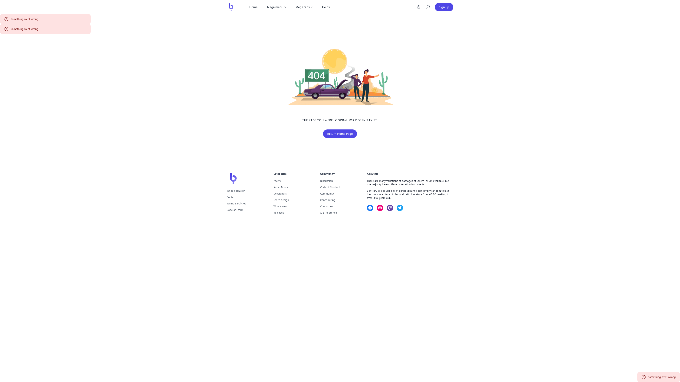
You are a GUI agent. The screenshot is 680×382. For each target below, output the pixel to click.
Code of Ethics (235, 210)
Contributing (327, 200)
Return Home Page (340, 134)
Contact (231, 197)
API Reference (328, 212)
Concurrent (327, 206)
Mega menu (275, 7)
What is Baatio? (236, 190)
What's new (280, 206)
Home (253, 7)
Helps (326, 7)
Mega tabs (303, 7)
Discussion (326, 181)
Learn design (281, 200)
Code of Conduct (330, 187)
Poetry (277, 181)
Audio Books (280, 187)
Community (327, 193)
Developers (280, 193)
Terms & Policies (236, 203)
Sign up (444, 7)
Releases (278, 212)
